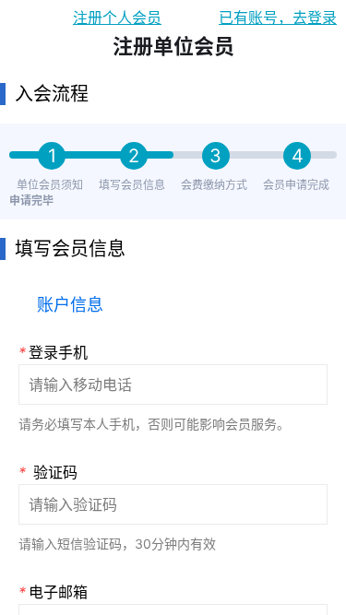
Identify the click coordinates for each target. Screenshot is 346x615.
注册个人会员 (117, 17)
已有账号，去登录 (278, 17)
